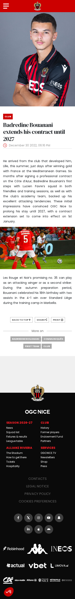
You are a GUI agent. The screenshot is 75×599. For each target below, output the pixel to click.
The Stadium (14, 453)
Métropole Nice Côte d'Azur (55, 580)
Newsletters (48, 457)
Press (44, 466)
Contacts (37, 478)
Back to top (20, 319)
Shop (44, 461)
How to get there (16, 457)
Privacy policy (37, 493)
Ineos (61, 549)
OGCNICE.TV (48, 453)
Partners (46, 441)
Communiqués (53, 339)
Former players (50, 432)
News (9, 428)
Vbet (37, 565)
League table (14, 441)
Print (57, 319)
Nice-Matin (20, 580)
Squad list (12, 432)
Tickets (10, 461)
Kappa (37, 549)
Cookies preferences (37, 501)
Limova (60, 565)
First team (32, 346)
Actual (16, 565)
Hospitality (13, 466)
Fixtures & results (16, 436)
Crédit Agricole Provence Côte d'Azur (8, 580)
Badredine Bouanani (25, 339)
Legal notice (37, 486)
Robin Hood (13, 549)
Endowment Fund (52, 436)
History (45, 428)
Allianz (32, 580)
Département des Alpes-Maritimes (67, 580)
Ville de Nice (43, 580)
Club (46, 346)
